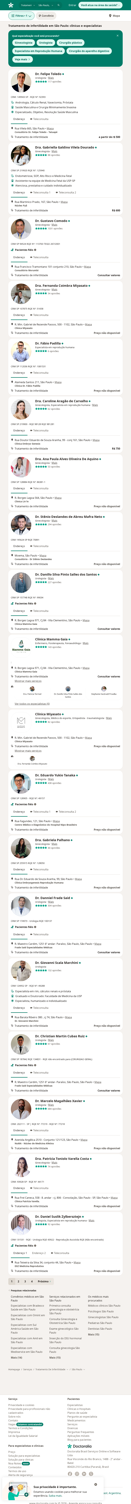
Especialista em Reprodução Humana (38, 51)
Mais (51, 78)
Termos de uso (17, 1471)
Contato (13, 1420)
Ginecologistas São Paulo (103, 1317)
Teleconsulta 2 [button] (67, 192)
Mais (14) (16, 1357)
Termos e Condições (20, 1428)
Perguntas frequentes (80, 1432)
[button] (117, 36)
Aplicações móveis (78, 1436)
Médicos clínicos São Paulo (104, 1305)
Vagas (25, 1424)
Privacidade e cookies (21, 1405)
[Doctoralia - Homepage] (12, 5)
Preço (11, 1452)
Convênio (48, 15)
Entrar (72, 5)
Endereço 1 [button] (20, 1253)
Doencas (72, 1428)
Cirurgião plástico (70, 42)
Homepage (14, 1369)
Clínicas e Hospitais (79, 1409)
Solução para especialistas (24, 1455)
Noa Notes (18, 1463)
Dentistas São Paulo (100, 1328)
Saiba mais (55, 1495)
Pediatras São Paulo (100, 1323)
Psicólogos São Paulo (101, 1311)
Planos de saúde (77, 1413)
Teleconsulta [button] (40, 119)
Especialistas (75, 1405)
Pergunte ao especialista (82, 1416)
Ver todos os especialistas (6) (32, 703)
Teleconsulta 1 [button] (41, 192)
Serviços (27, 1369)
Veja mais (21, 59)
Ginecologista (23, 42)
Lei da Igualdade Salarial (23, 1436)
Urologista (46, 42)
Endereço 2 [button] (39, 1253)
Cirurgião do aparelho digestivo (89, 51)
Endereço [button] (19, 119)
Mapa (116, 15)
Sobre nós (14, 1416)
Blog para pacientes (79, 1439)
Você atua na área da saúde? (99, 5)
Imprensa (14, 1432)
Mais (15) (55, 1357)
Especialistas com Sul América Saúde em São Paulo (25, 1328)
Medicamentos (76, 1420)
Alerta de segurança (20, 1475)
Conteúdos (15, 1467)
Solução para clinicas (21, 1459)
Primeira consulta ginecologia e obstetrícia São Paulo (64, 1309)
